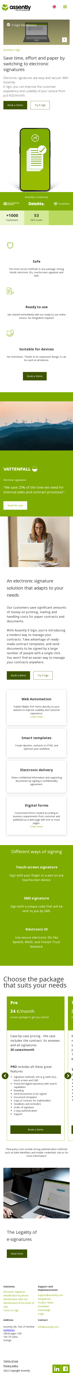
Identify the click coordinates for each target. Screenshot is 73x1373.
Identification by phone (16, 1295)
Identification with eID (15, 1299)
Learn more (36, 716)
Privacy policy (10, 1365)
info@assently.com (48, 1326)
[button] (65, 6)
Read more (17, 1253)
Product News (45, 1302)
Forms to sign (11, 1310)
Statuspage (44, 1310)
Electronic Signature (14, 1291)
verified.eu (9, 1330)
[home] (24, 7)
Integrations (44, 1298)
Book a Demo (15, 105)
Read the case (15, 505)
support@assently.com (50, 1295)
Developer (43, 1306)
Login (41, 1313)
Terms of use (10, 1361)
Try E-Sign (40, 105)
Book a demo (18, 675)
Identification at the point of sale (18, 1304)
